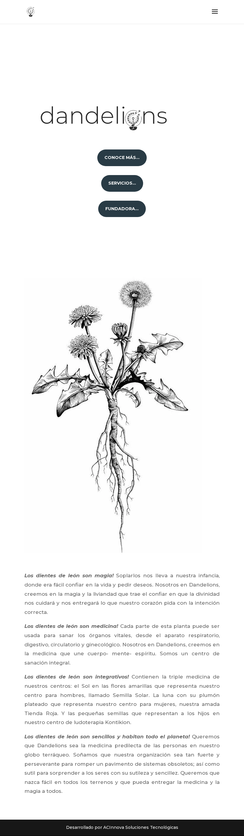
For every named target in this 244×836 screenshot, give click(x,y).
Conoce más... (122, 157)
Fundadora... (122, 208)
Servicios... (122, 183)
